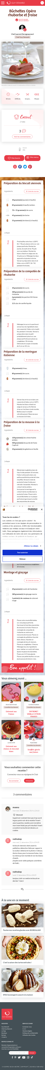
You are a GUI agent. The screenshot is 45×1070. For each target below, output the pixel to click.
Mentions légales (27, 1031)
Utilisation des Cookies (28, 1035)
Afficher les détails (31, 546)
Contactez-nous (27, 1027)
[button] (2, 2)
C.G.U (24, 1029)
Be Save (4, 1035)
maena (16, 807)
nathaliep (17, 839)
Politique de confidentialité (30, 1033)
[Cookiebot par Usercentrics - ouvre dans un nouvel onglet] (28, 509)
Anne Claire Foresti (11, 704)
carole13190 (11, 742)
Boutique (4, 1033)
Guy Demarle (5, 1027)
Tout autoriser (22, 552)
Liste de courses (33, 191)
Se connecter (14, 781)
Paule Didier (33, 742)
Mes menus (34, 157)
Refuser (23, 559)
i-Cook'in (4, 1037)
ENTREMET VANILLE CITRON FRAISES (34, 714)
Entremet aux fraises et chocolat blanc (11, 749)
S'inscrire (29, 781)
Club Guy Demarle (7, 1029)
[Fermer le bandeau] (41, 509)
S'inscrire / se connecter (10, 1066)
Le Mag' (4, 1031)
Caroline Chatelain (34, 704)
